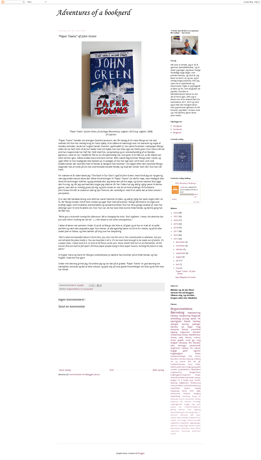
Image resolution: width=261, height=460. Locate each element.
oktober (179, 249)
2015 (176, 238)
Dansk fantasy (192, 321)
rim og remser (178, 361)
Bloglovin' (177, 132)
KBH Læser (196, 415)
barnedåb (197, 420)
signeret (197, 350)
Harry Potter (194, 364)
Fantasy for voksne (191, 348)
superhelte (175, 388)
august (179, 257)
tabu (173, 345)
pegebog (197, 410)
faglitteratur (184, 383)
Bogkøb (174, 342)
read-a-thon (175, 431)
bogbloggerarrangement (181, 375)
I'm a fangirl (183, 380)
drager (198, 375)
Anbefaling (186, 396)
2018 (176, 227)
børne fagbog (187, 367)
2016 (176, 235)
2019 (176, 224)
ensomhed (196, 329)
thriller (191, 377)
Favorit (181, 399)
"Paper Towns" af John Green (185, 272)
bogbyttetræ (175, 423)
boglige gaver (179, 350)
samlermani (196, 431)
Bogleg (173, 380)
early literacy (185, 337)
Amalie (182, 187)
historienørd (175, 428)
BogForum (175, 348)
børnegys (182, 345)
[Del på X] (95, 285)
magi (198, 326)
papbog (174, 332)
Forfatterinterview (178, 364)
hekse (198, 353)
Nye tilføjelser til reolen (185, 277)
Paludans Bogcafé (189, 418)
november (180, 245)
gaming (173, 410)
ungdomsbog (176, 372)
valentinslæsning (177, 412)
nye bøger (187, 326)
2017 (176, 231)
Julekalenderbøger (178, 356)
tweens (187, 388)
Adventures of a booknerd (93, 12)
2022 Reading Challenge (185, 183)
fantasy (174, 315)
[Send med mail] (90, 285)
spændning (175, 396)
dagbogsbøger (195, 423)
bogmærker (185, 423)
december (180, 242)
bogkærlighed (177, 353)
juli (177, 260)
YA (81, 289)
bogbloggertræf (176, 404)
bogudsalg (175, 391)
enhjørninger (183, 426)
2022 (176, 212)
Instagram (177, 126)
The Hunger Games (185, 420)
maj (178, 268)
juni (178, 264)
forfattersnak (183, 377)
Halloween (184, 415)
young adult (88, 289)
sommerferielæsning (192, 385)
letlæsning (184, 315)
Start (112, 370)
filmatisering (196, 383)
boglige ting (189, 404)
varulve (173, 434)
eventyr (185, 334)
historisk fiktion (177, 385)
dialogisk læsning (180, 324)
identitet (174, 326)
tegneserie (185, 332)
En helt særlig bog (190, 412)
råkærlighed (196, 369)
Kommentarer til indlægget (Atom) (84, 374)
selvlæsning (176, 334)
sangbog (197, 393)
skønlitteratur (195, 334)
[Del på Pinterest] (100, 285)
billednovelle (176, 367)
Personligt (197, 402)
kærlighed (176, 321)
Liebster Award (176, 418)
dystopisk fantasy (179, 329)
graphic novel (184, 340)
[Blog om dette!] (92, 285)
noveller (174, 369)
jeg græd (197, 367)
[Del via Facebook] (98, 285)
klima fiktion (196, 428)
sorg (199, 340)
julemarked (185, 428)
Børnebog (177, 312)
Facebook (177, 129)
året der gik (194, 361)
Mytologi (174, 383)
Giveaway (183, 342)
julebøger (196, 324)
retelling (197, 359)
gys (193, 340)
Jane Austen (195, 380)
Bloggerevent (195, 372)
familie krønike (195, 426)
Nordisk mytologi (186, 359)
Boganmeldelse (73, 289)
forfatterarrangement (192, 407)
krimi (189, 410)
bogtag (198, 388)
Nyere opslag (65, 370)
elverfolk (174, 377)
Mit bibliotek (185, 402)
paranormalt (195, 345)
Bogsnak (196, 315)
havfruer (181, 410)
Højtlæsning (194, 312)
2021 (176, 216)
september (181, 253)
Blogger (141, 453)
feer (180, 407)
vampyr (198, 377)
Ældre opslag (158, 370)
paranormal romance (180, 393)
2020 (176, 220)
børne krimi (188, 391)
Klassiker (197, 332)
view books (196, 202)
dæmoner (174, 426)
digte (198, 391)
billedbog (176, 318)
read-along (186, 431)
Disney (174, 337)
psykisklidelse (184, 369)
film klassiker (195, 342)
